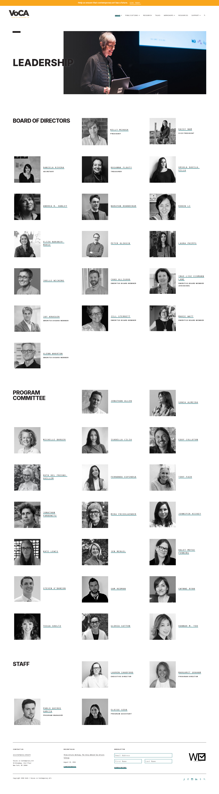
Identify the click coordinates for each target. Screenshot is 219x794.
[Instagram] (192, 779)
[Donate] (200, 779)
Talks (157, 15)
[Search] (204, 15)
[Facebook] (188, 779)
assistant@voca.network (22, 755)
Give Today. (135, 3)
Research (147, 15)
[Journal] (183, 779)
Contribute (70, 766)
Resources (183, 15)
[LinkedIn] (196, 779)
